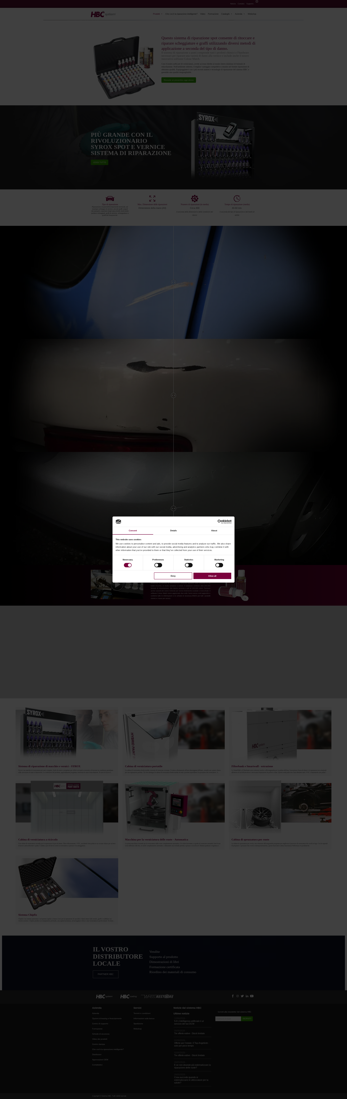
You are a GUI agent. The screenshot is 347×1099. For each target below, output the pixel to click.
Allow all (212, 576)
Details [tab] (173, 530)
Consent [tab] (133, 530)
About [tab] (214, 530)
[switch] (158, 565)
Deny (173, 576)
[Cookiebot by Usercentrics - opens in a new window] (220, 522)
